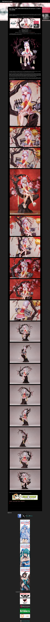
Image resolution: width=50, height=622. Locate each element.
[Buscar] (48, 1)
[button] (9, 12)
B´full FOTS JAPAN (15, 501)
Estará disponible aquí (31, 32)
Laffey (19, 501)
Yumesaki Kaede (22, 501)
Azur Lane (10, 501)
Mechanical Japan (7, 1)
